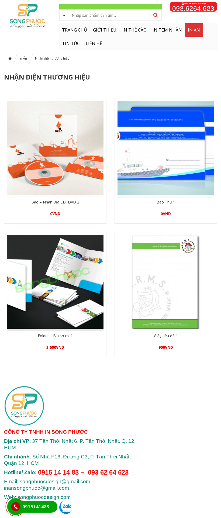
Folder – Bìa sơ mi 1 (55, 335)
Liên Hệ (94, 43)
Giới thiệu (104, 30)
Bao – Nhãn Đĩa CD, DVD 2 (55, 202)
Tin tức (71, 43)
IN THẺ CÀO (134, 30)
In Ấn (194, 30)
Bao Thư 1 (166, 202)
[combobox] (64, 15)
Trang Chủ (74, 30)
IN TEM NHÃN (167, 30)
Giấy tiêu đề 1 (166, 335)
